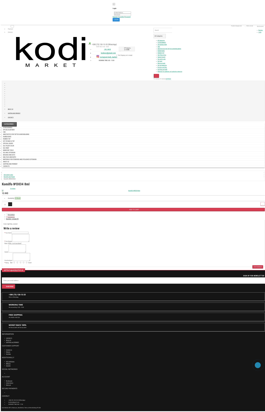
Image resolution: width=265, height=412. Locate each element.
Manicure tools (161, 63)
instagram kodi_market (108, 57)
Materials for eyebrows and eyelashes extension (170, 71)
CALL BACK (107, 49)
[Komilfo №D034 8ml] (133, 191)
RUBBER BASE (161, 51)
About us (10, 109)
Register (115, 17)
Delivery (10, 32)
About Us (8, 340)
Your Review (8, 241)
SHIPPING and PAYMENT (14, 113)
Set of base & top (162, 55)
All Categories (161, 40)
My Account (9, 381)
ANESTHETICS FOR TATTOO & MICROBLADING (169, 49)
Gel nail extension (162, 65)
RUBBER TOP (161, 53)
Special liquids (161, 57)
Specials (8, 365)
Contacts (10, 117)
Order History (9, 383)
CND (159, 46)
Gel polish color (162, 59)
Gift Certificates (10, 361)
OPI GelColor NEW (162, 44)
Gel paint (160, 61)
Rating (7, 262)
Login (259, 32)
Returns (8, 352)
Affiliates (8, 363)
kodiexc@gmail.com (108, 53)
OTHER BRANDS (162, 42)
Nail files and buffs (162, 69)
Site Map (8, 354)
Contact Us (9, 350)
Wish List (8, 385)
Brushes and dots (162, 67)
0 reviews (12, 188)
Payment (10, 29)
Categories (8, 124)
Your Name (8, 233)
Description (11, 215)
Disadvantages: (9, 260)
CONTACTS (9, 338)
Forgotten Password (124, 17)
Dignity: (6, 252)
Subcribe (9, 286)
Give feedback (258, 267)
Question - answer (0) (12, 219)
